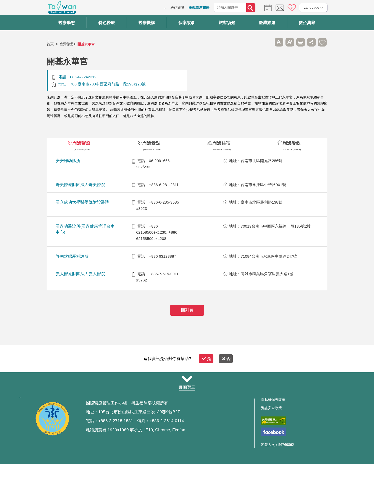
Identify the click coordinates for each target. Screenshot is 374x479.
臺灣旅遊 (67, 44)
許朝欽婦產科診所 (72, 256)
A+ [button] (289, 42)
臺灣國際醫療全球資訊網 (62, 8)
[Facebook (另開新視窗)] (273, 431)
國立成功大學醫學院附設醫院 (82, 202)
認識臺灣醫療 (199, 7)
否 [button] (228, 358)
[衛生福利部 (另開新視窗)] (52, 434)
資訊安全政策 (271, 408)
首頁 (50, 44)
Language (311, 7)
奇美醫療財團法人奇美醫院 (80, 184)
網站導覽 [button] (187, 379)
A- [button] (279, 42)
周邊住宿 (221, 142)
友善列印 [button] (300, 42)
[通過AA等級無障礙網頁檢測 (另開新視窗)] (273, 420)
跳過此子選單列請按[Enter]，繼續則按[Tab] (268, 42)
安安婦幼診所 (68, 160)
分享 (311, 42)
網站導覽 (177, 7)
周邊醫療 (81, 142)
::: (165, 7)
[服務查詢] (266, 7)
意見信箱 (280, 7)
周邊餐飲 (291, 142)
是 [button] (209, 358)
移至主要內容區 (12, 7)
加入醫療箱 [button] (322, 42)
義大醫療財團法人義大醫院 (80, 274)
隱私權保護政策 (273, 400)
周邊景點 (151, 142)
